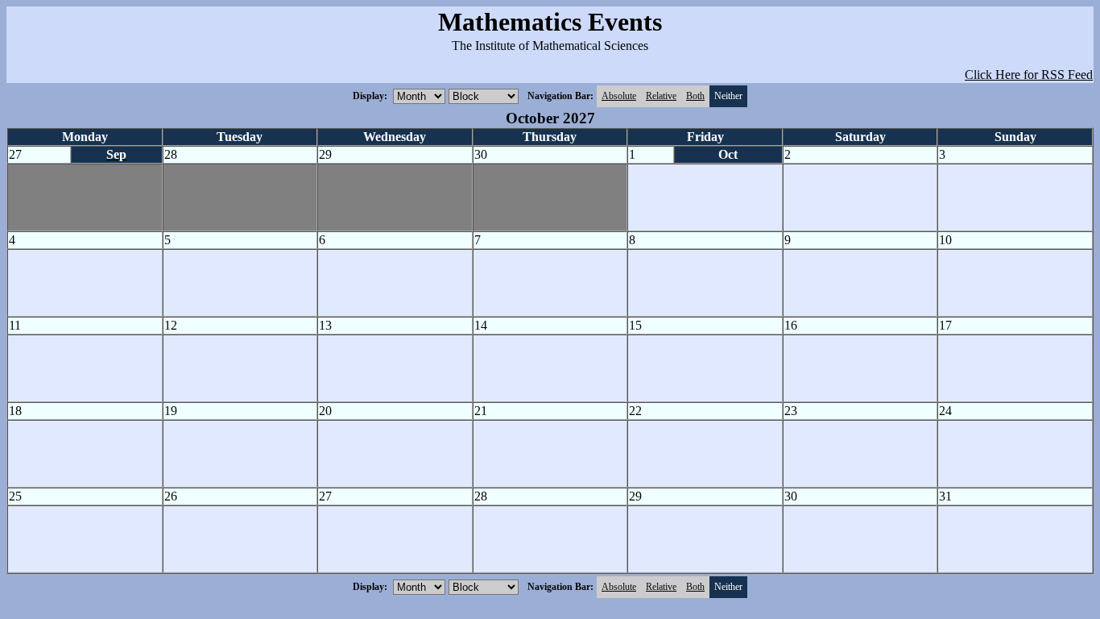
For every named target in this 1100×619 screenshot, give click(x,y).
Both (695, 96)
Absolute (619, 96)
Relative (661, 96)
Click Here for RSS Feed (1029, 74)
